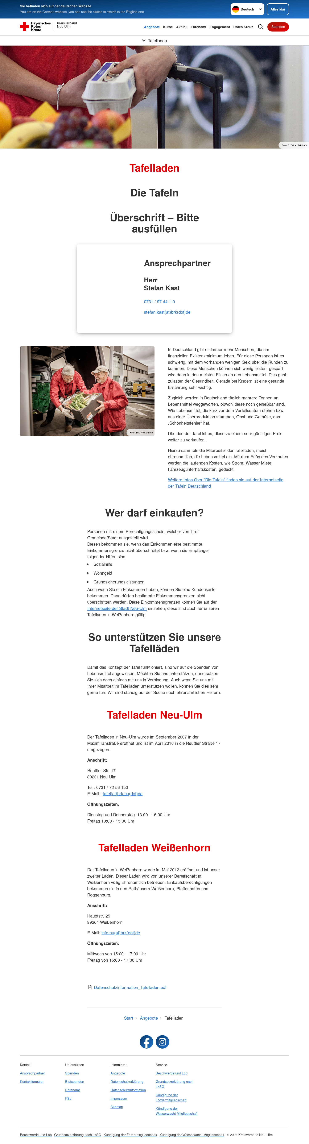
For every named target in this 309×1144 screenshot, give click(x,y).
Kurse (168, 26)
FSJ (68, 1098)
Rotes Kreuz (243, 26)
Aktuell (181, 26)
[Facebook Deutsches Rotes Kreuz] (146, 1042)
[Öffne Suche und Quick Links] (260, 27)
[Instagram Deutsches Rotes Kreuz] (162, 1042)
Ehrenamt (198, 26)
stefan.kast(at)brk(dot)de (167, 312)
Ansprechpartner (32, 1073)
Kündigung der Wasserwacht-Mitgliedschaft (176, 1111)
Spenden (278, 26)
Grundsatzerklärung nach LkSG (174, 1084)
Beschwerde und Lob (172, 1073)
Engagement (220, 26)
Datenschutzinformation (128, 1089)
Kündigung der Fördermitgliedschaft (171, 1097)
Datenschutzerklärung (127, 1081)
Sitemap (117, 1106)
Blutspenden (74, 1081)
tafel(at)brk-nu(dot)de (123, 793)
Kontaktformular (32, 1081)
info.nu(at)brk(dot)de (121, 932)
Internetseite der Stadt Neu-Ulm (117, 608)
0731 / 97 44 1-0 (159, 301)
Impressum (119, 1098)
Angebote (152, 26)
